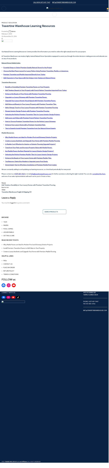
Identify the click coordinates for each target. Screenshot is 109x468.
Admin (13, 31)
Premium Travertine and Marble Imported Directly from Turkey (24, 74)
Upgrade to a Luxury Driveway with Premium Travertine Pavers (26, 97)
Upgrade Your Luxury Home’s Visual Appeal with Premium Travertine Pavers (30, 101)
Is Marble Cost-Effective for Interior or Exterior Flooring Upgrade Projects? (30, 144)
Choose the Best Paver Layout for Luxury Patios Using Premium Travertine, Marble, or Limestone (36, 71)
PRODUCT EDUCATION (9, 23)
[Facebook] (3, 285)
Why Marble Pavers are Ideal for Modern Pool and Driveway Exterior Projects (31, 137)
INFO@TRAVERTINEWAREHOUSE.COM (64, 2)
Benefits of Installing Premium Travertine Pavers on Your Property (27, 87)
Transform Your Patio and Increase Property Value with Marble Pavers (28, 148)
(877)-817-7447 (20, 174)
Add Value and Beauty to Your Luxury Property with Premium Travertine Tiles (31, 104)
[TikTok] (18, 297)
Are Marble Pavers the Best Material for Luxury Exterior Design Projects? (29, 151)
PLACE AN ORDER (9, 267)
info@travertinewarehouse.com (41, 174)
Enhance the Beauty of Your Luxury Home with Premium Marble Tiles (28, 158)
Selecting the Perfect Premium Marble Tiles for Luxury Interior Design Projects (31, 154)
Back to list (5, 187)
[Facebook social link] (4, 179)
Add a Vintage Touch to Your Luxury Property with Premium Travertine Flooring (31, 108)
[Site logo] (55, 8)
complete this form (99, 174)
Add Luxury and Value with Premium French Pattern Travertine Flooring (29, 118)
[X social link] (9, 179)
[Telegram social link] (25, 179)
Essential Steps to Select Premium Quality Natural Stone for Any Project (27, 68)
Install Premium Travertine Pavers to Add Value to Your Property (24, 248)
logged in (13, 203)
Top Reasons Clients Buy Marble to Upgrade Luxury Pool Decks (26, 161)
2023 (14, 461)
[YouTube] (14, 285)
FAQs (5, 261)
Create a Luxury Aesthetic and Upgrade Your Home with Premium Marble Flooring (32, 141)
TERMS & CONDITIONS (11, 274)
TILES (5, 222)
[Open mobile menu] (4, 8)
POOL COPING (8, 229)
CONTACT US (7, 264)
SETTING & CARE (8, 236)
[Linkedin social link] (20, 179)
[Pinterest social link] (14, 179)
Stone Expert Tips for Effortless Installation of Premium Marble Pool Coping (31, 165)
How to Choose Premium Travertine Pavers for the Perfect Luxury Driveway (30, 121)
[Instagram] (9, 285)
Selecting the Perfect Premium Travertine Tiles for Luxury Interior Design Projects (32, 114)
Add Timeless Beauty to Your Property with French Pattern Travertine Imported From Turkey (36, 90)
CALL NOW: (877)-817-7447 (41, 2)
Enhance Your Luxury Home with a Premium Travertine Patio (25, 125)
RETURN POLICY (8, 271)
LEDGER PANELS (8, 232)
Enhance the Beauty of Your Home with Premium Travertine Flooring (28, 94)
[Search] (54, 14)
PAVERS (5, 225)
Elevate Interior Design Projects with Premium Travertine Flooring (27, 111)
